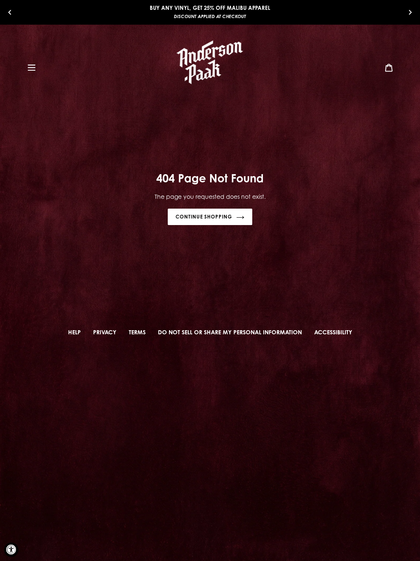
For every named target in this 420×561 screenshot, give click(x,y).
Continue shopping (204, 217)
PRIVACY (104, 332)
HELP (74, 332)
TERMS (137, 332)
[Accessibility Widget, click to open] (11, 550)
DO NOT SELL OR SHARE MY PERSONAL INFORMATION (230, 332)
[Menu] (32, 67)
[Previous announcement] (10, 12)
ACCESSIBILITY (333, 332)
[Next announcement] (410, 12)
